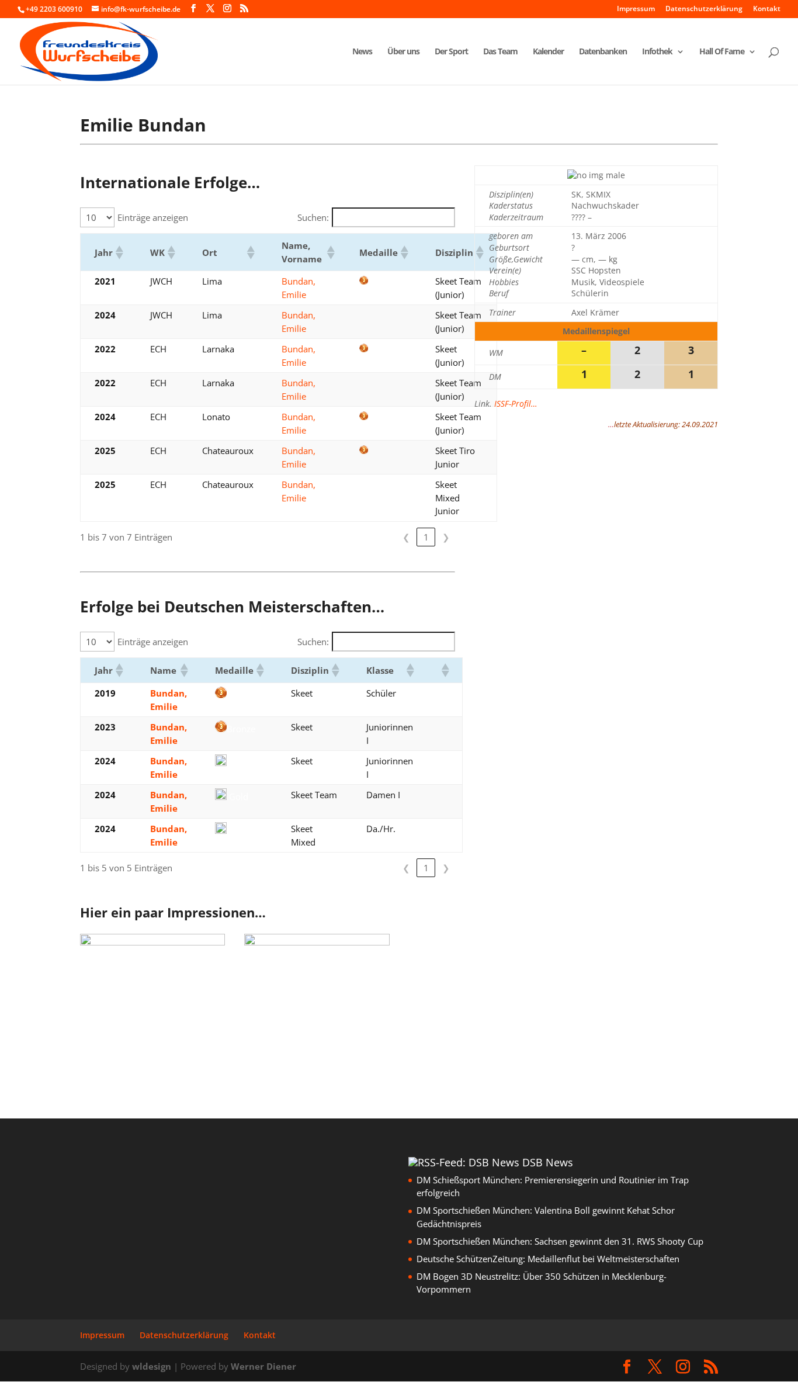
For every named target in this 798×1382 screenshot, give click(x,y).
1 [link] (426, 537)
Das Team (500, 52)
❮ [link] (406, 537)
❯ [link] (446, 537)
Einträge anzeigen (152, 217)
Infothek (657, 52)
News (362, 52)
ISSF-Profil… (515, 403)
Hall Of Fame (721, 52)
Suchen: (313, 217)
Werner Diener (263, 1366)
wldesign (151, 1366)
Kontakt (766, 9)
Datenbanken (603, 52)
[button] (118, 252)
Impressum (636, 9)
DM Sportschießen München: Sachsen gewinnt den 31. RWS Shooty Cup (560, 1241)
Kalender (548, 52)
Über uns (403, 52)
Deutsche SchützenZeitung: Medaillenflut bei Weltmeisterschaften (548, 1259)
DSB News (547, 1162)
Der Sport (451, 52)
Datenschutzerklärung (704, 9)
